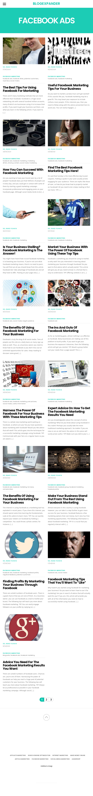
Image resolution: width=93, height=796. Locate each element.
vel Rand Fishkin (10, 67)
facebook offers (18, 79)
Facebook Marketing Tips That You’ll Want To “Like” (67, 581)
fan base (30, 487)
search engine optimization (39, 755)
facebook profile (53, 489)
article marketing (22, 759)
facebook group (63, 487)
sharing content (13, 163)
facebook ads (7, 79)
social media (14, 81)
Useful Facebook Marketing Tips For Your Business (68, 87)
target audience (28, 321)
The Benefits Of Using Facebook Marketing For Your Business (21, 330)
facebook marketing (11, 76)
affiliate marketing (18, 755)
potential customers (31, 79)
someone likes (8, 489)
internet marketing (60, 755)
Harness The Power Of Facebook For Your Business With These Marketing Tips (23, 413)
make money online (77, 755)
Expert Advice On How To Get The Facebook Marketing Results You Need (69, 411)
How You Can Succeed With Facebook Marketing (23, 171)
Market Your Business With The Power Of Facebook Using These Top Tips (68, 250)
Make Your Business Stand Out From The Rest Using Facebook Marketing (67, 499)
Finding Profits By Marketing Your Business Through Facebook (23, 584)
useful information (19, 404)
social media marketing (28, 163)
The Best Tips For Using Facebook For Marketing (21, 89)
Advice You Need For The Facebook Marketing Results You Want (24, 665)
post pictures (32, 401)
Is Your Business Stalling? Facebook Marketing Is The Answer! (22, 250)
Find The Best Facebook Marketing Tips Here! (65, 169)
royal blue (6, 81)
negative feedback (9, 575)
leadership (76, 759)
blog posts (6, 655)
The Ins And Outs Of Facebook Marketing (63, 329)
